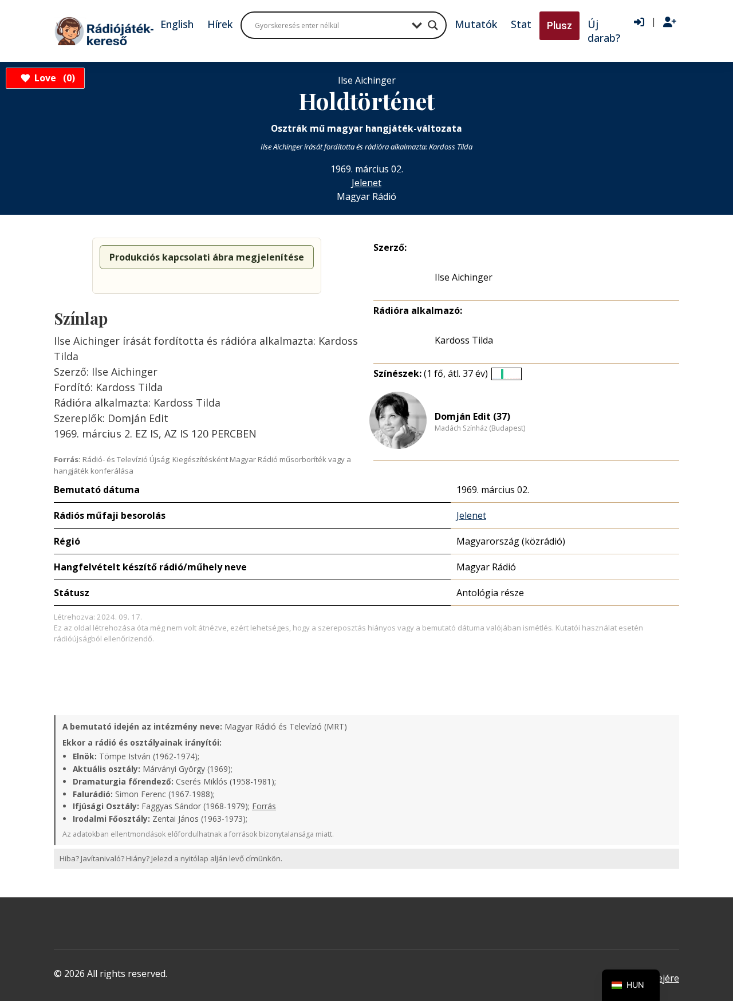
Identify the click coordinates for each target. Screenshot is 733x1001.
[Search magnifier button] (433, 25)
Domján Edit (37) (472, 416)
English (177, 24)
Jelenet (366, 182)
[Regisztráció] (669, 22)
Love (53, 78)
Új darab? (604, 31)
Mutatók (476, 24)
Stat (521, 24)
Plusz (559, 25)
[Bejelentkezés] (639, 22)
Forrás (264, 806)
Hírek (219, 24)
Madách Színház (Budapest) (480, 428)
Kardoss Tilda (464, 340)
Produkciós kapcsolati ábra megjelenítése (206, 257)
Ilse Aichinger (463, 277)
